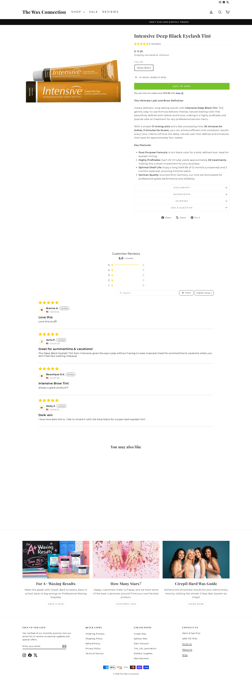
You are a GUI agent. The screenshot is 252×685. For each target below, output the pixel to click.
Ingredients (182, 194)
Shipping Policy (94, 638)
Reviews (110, 11)
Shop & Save (56, 604)
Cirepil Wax (140, 633)
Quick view (47, 502)
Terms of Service (94, 653)
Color (138, 62)
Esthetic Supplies (143, 653)
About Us (187, 649)
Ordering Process (95, 633)
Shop (77, 11)
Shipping (139, 55)
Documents (182, 187)
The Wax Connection (44, 12)
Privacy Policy (93, 648)
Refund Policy (93, 643)
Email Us (187, 644)
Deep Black (144, 67)
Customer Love (126, 604)
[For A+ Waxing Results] (55, 559)
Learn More (196, 604)
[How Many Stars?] (126, 559)
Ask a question (182, 207)
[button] (141, 43)
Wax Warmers (141, 658)
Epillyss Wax (140, 638)
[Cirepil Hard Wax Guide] (196, 559)
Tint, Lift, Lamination (145, 648)
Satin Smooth (141, 643)
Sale (93, 11)
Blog (185, 655)
